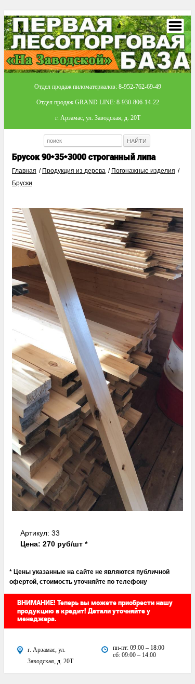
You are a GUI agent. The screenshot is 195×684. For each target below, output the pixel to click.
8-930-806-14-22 (137, 102)
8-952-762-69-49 (140, 86)
